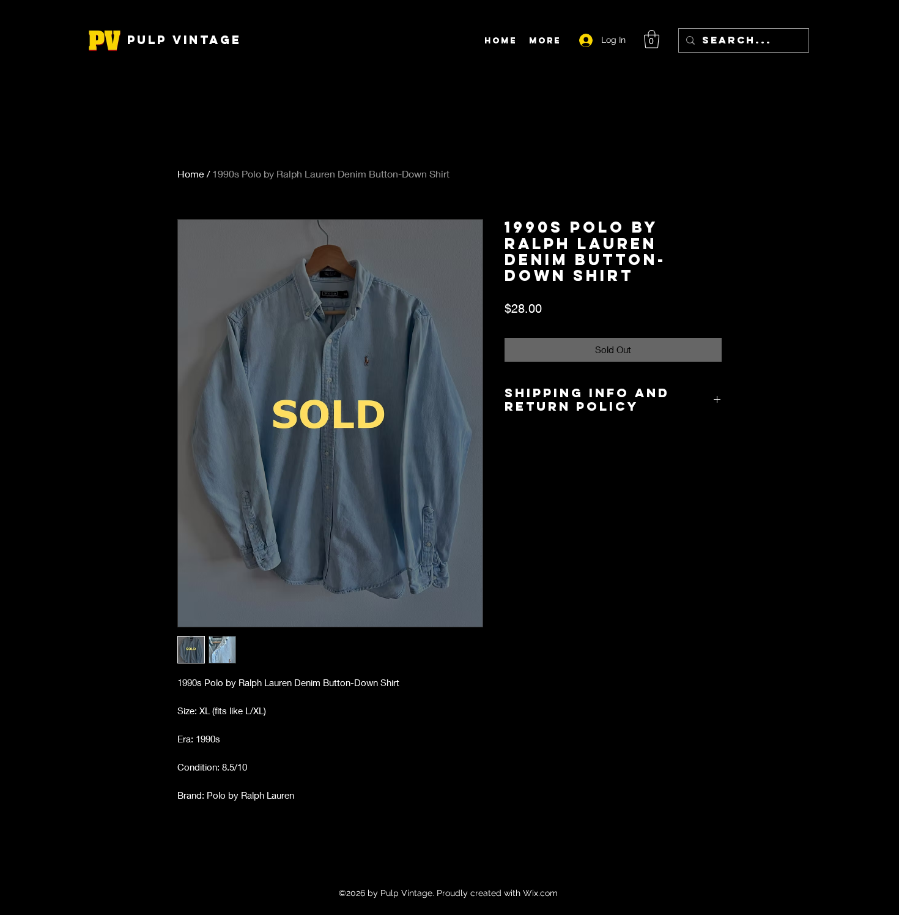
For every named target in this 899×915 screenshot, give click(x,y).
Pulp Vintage (184, 39)
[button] (651, 39)
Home (190, 173)
